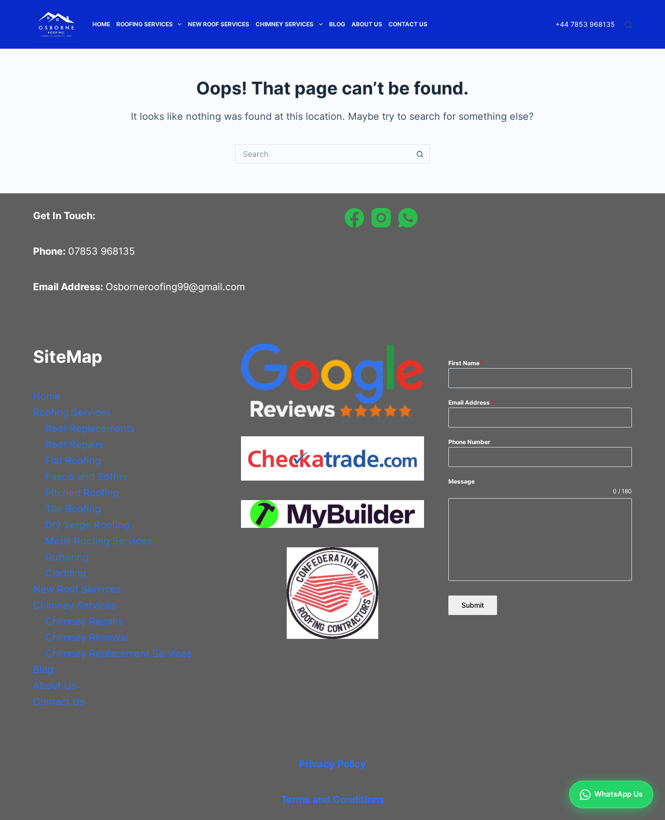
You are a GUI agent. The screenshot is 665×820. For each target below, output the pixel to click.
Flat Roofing (73, 460)
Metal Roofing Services (98, 541)
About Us (366, 24)
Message (461, 481)
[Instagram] (381, 217)
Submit (473, 605)
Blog (337, 24)
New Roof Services (218, 24)
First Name (466, 363)
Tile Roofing (73, 509)
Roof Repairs (74, 444)
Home (101, 24)
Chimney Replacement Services (118, 653)
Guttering (67, 557)
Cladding (65, 573)
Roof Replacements (90, 428)
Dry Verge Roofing (87, 525)
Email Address (471, 402)
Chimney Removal (87, 637)
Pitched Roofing (82, 493)
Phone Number (469, 442)
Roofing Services (144, 24)
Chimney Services (285, 24)
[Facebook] (354, 217)
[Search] (628, 24)
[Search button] (420, 154)
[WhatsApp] (408, 217)
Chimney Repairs (84, 621)
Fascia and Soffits (86, 477)
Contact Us (407, 24)
